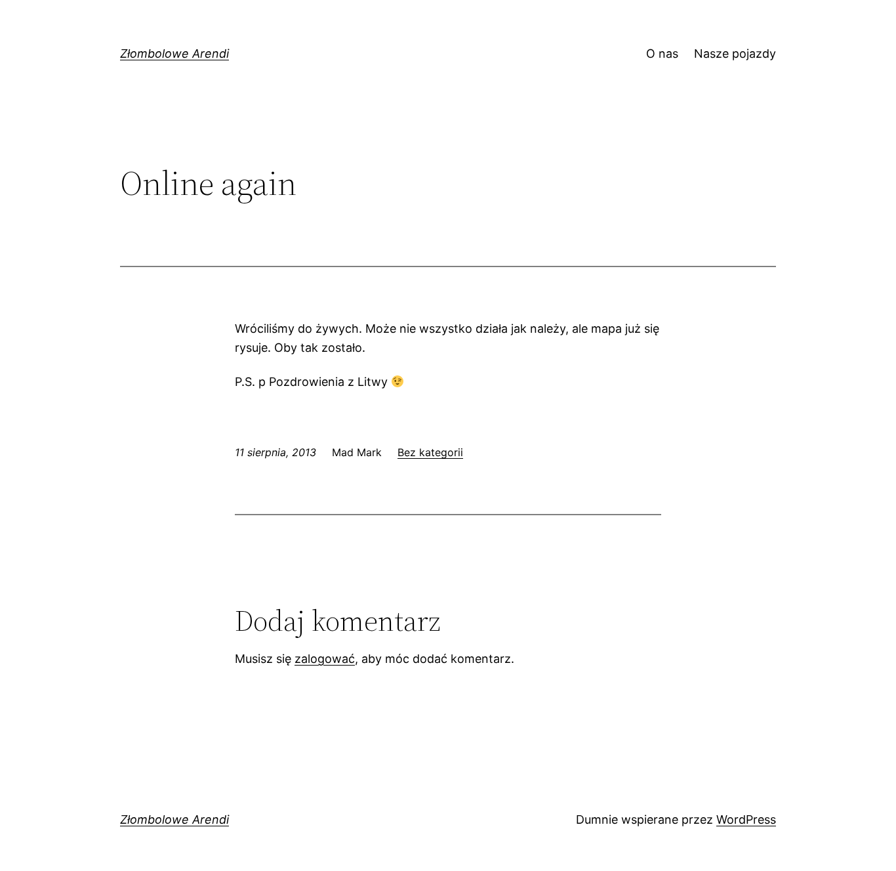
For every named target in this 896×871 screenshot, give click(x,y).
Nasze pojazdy (735, 53)
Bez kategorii (430, 452)
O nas (662, 53)
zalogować (325, 659)
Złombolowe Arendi (174, 53)
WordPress (746, 819)
